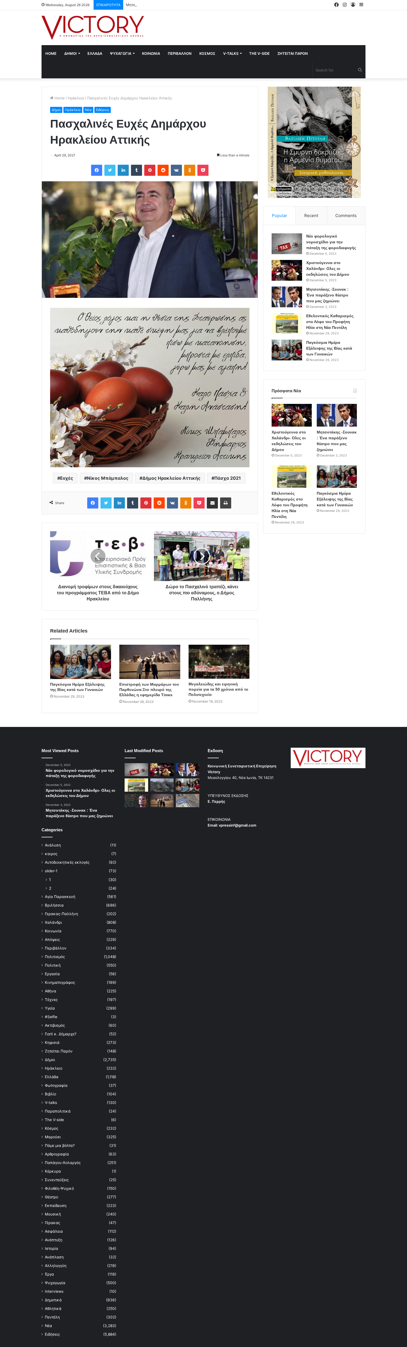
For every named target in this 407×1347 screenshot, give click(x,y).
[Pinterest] (149, 170)
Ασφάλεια (54, 1231)
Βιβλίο (50, 1094)
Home (50, 53)
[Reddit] (163, 170)
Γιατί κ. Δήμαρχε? (60, 1034)
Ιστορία (51, 1248)
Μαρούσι (53, 1137)
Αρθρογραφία (57, 1154)
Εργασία (52, 974)
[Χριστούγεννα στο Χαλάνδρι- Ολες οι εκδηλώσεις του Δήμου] (287, 270)
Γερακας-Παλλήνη (61, 914)
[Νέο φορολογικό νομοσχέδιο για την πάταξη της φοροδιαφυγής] (287, 243)
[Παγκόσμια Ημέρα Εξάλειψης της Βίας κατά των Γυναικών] (80, 662)
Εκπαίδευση (55, 1205)
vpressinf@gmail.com (237, 825)
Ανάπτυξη (53, 1240)
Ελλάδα (51, 1077)
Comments (346, 215)
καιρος (51, 853)
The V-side (259, 53)
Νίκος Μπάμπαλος (107, 478)
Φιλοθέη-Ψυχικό (59, 1188)
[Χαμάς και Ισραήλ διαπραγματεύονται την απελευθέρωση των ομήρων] (162, 785)
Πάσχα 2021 (227, 478)
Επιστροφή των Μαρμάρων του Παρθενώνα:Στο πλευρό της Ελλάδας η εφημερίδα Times (149, 689)
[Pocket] (202, 170)
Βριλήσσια (54, 905)
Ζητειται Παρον (292, 53)
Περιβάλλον (55, 948)
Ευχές (66, 478)
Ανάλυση (53, 845)
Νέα (88, 110)
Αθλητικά (53, 1308)
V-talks (230, 53)
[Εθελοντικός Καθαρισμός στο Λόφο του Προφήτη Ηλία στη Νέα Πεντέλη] (287, 323)
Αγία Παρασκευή (60, 896)
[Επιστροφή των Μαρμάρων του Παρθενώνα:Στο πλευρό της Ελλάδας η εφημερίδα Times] (149, 662)
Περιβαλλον (180, 53)
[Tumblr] (136, 170)
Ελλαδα (94, 53)
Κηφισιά (52, 1042)
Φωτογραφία (56, 1085)
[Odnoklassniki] (189, 170)
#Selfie (51, 1017)
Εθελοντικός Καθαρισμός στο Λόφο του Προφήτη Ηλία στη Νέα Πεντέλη (330, 322)
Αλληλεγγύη (55, 1265)
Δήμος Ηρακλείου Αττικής (171, 478)
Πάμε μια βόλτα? (60, 1145)
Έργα (49, 1274)
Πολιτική (53, 965)
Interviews (54, 1291)
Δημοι (70, 53)
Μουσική (53, 1214)
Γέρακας (52, 1222)
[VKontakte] (176, 170)
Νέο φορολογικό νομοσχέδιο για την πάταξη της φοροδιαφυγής (331, 242)
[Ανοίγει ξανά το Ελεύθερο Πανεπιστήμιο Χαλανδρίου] (136, 800)
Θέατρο (51, 1197)
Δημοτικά (53, 1300)
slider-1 (51, 871)
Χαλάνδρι (53, 922)
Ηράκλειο (76, 98)
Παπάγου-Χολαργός (63, 1162)
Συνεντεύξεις (57, 1180)
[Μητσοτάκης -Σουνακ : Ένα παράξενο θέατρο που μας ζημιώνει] (287, 297)
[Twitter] (109, 170)
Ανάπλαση (54, 1257)
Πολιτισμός (55, 956)
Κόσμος (51, 1128)
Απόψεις (52, 939)
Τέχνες (51, 999)
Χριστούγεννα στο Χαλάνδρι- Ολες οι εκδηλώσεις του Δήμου (327, 268)
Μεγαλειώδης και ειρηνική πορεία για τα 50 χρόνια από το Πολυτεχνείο (218, 689)
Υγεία (50, 1008)
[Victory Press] (93, 28)
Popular (279, 215)
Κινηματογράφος (60, 982)
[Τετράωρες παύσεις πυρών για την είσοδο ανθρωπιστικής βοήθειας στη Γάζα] (187, 800)
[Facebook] (96, 170)
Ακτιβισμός (55, 1025)
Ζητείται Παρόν (59, 1051)
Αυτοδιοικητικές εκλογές (67, 862)
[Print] (225, 503)
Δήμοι (56, 110)
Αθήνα (50, 991)
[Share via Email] (212, 503)
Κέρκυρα (53, 1171)
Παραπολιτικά (58, 1111)
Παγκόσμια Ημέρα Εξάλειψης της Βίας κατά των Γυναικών (329, 348)
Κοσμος (207, 53)
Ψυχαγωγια (120, 53)
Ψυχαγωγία (55, 1283)
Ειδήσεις (102, 110)
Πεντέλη (52, 1317)
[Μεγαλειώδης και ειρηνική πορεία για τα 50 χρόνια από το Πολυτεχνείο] (219, 662)
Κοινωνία (53, 931)
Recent (311, 215)
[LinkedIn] (123, 170)
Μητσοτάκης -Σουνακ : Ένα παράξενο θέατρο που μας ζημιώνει (181, 4)
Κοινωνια (151, 53)
